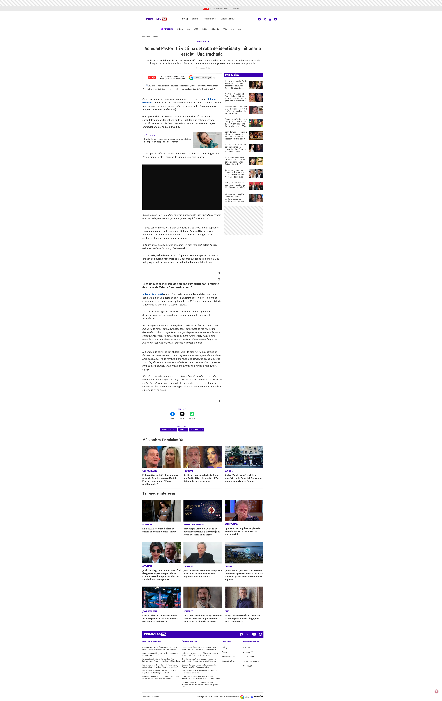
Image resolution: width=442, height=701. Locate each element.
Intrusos (183, 430)
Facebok (172, 418)
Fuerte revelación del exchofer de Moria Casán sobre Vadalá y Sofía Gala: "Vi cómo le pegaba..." (160, 666)
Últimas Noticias (228, 19)
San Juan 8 (247, 666)
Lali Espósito (215, 29)
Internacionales (209, 19)
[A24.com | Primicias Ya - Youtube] (275, 19)
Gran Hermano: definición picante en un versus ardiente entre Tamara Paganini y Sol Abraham (159, 648)
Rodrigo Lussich (197, 430)
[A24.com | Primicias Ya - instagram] (270, 19)
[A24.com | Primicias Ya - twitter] (264, 19)
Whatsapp (192, 418)
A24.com (246, 647)
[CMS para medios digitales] (257, 697)
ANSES (196, 29)
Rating (185, 19)
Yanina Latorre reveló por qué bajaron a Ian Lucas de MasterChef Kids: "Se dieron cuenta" (160, 678)
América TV (248, 652)
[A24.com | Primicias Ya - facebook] (259, 19)
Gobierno (180, 29)
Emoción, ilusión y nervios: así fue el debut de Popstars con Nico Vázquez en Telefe (159, 672)
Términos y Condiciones (151, 697)
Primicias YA (146, 37)
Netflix (204, 29)
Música (195, 19)
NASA (225, 29)
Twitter (182, 418)
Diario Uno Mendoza (251, 661)
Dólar (188, 29)
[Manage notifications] (436, 691)
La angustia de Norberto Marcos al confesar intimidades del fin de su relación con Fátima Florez (161, 660)
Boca (239, 29)
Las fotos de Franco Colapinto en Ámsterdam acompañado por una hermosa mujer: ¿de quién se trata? (200, 685)
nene (232, 29)
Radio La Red (248, 657)
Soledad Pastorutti (152, 294)
